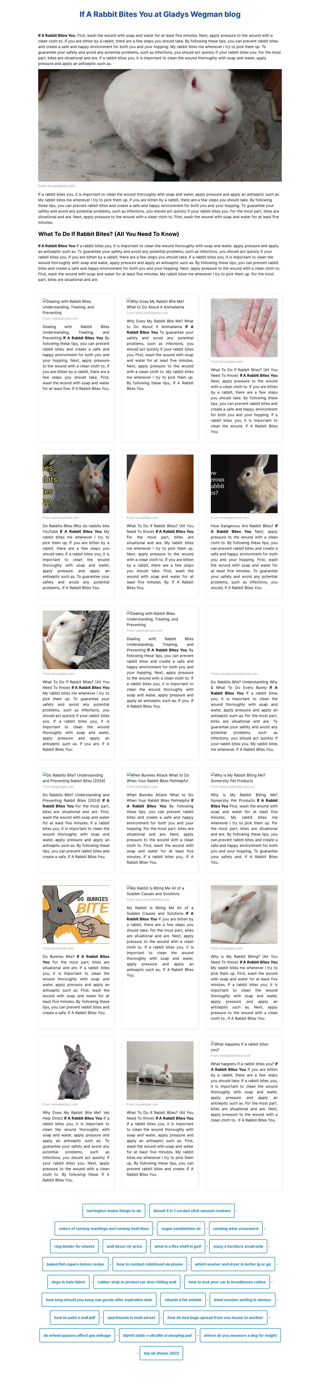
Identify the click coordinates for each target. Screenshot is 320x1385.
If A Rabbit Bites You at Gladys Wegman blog (160, 14)
